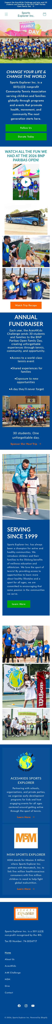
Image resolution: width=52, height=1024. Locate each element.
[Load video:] (26, 182)
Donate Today (26, 136)
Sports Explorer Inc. (21, 1017)
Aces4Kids (10, 965)
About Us (10, 959)
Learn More (19, 604)
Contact (9, 992)
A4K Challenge (13, 972)
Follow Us (26, 128)
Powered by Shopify (38, 1017)
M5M (7, 979)
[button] (6, 14)
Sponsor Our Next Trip (24, 444)
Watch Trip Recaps (26, 305)
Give (7, 986)
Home (8, 952)
